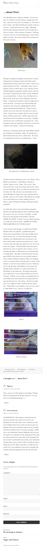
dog (4, 371)
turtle (22, 371)
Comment (7, 473)
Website (6, 514)
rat (19, 371)
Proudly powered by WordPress (11, 545)
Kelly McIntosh (21, 369)
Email (5, 506)
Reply (6, 403)
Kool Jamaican (12, 410)
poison (16, 371)
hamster (8, 371)
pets (12, 371)
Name (5, 498)
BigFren (10, 386)
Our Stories (31, 369)
